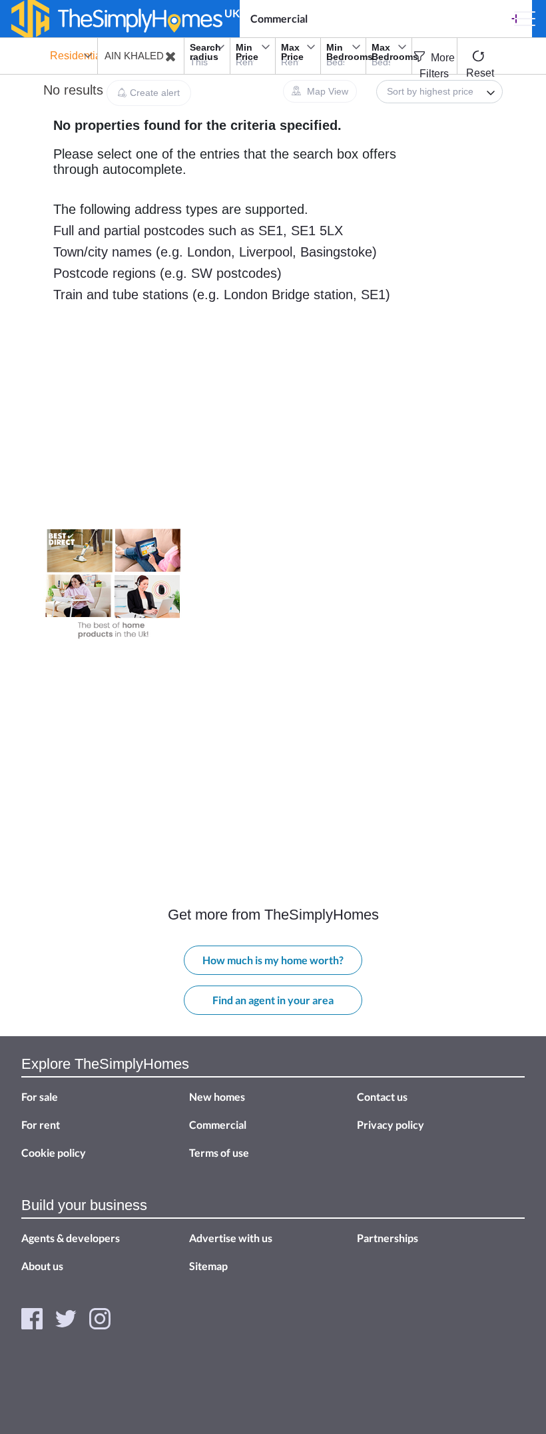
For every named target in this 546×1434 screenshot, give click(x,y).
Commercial (279, 18)
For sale (39, 1096)
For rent (40, 1124)
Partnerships (387, 1237)
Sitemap (208, 1265)
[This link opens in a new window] (32, 1317)
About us (42, 1265)
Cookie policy (53, 1152)
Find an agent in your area (273, 1000)
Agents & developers (70, 1237)
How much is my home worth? (273, 960)
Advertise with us (230, 1237)
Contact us (382, 1096)
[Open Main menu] (524, 18)
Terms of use (219, 1152)
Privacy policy (390, 1124)
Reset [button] (480, 73)
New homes (217, 1096)
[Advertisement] (113, 437)
